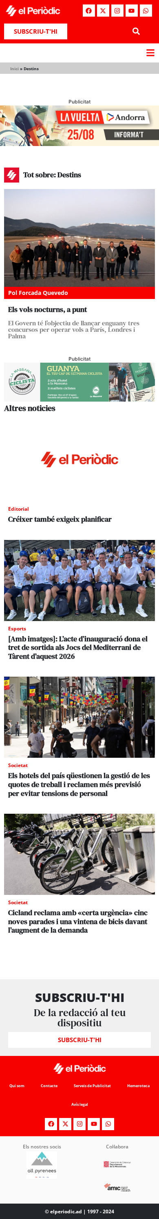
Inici (14, 68)
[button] (136, 31)
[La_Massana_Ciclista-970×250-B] (79, 399)
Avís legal (79, 1104)
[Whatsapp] (146, 10)
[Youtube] (132, 10)
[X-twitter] (103, 10)
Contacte (49, 1085)
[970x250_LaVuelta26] (79, 144)
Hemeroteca (138, 1085)
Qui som (16, 1085)
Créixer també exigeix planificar (60, 519)
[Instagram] (117, 10)
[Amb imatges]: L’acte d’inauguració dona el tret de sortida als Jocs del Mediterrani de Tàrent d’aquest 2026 (78, 647)
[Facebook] (89, 10)
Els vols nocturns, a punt (47, 309)
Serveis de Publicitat (92, 1085)
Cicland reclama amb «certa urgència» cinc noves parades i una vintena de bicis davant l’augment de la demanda (78, 921)
